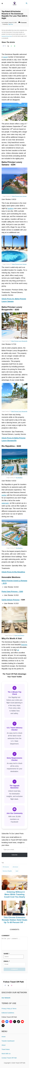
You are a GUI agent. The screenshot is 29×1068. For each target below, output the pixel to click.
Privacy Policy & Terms (9, 1008)
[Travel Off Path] (14, 3)
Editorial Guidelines (8, 1013)
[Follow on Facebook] (5, 985)
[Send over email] (14, 46)
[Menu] (2, 3)
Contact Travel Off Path (9, 1058)
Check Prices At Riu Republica (13, 572)
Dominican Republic (7, 871)
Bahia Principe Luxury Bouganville (19, 341)
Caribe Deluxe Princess (10, 600)
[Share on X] (8, 46)
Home (3, 1036)
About (3, 1045)
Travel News (6, 1049)
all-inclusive (15, 867)
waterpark (5, 503)
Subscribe (14, 855)
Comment (6, 935)
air (18, 650)
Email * (7, 961)
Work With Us (6, 1053)
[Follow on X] (8, 985)
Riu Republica (19, 477)
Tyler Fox (10, 24)
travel (17, 871)
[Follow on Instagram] (11, 985)
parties (4, 495)
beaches (24, 644)
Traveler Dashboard (8, 1041)
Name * (6, 953)
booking (10, 208)
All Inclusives (6, 867)
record (5, 57)
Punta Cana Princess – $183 (12, 591)
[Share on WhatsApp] (11, 46)
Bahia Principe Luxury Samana (19, 196)
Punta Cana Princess (19, 635)
